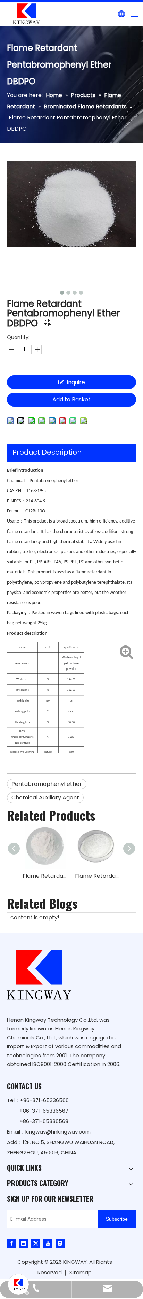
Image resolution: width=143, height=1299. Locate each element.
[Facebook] (11, 1243)
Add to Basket (71, 399)
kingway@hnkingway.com (58, 1131)
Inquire (76, 382)
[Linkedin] (23, 1243)
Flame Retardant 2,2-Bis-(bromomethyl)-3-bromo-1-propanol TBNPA (97, 876)
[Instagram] (60, 1243)
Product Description (47, 452)
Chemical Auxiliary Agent (45, 798)
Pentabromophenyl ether (46, 784)
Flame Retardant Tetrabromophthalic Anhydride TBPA (45, 876)
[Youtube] (47, 1243)
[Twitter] (35, 1243)
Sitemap (80, 1272)
